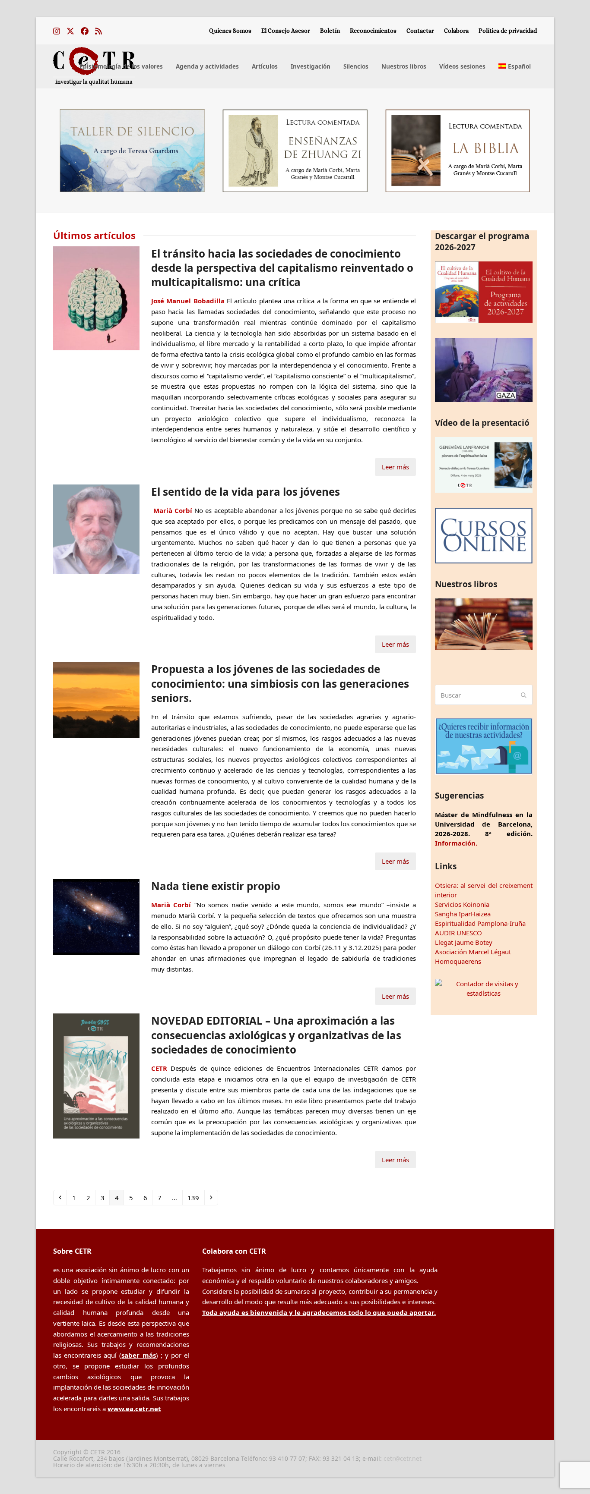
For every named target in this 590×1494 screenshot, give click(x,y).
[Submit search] (524, 695)
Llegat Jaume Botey (463, 942)
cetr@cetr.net (403, 1458)
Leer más (395, 466)
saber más (138, 1355)
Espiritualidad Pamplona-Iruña (480, 923)
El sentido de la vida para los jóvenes (245, 491)
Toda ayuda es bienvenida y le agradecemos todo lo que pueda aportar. (319, 1312)
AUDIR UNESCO (458, 932)
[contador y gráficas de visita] (484, 993)
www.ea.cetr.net (134, 1408)
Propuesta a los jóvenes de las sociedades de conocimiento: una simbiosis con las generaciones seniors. (280, 683)
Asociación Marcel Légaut (473, 951)
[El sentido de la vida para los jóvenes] (96, 528)
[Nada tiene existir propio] (96, 916)
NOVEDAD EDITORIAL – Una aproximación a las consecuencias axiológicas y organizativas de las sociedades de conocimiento (276, 1035)
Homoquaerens (458, 961)
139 (194, 1197)
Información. (456, 843)
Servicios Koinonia (462, 904)
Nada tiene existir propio (215, 886)
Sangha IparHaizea (463, 913)
